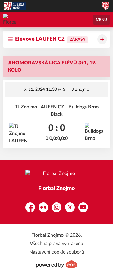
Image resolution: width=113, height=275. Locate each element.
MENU (101, 19)
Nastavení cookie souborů (56, 252)
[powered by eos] (56, 264)
